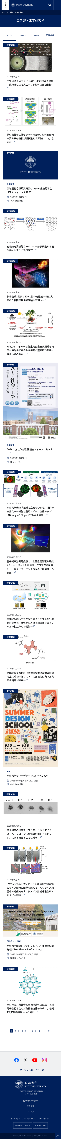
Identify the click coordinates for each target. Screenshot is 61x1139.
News (36, 35)
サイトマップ (15, 1118)
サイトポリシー (44, 1118)
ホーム (4, 12)
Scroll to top (58, 1136)
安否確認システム (22, 1125)
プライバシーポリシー (30, 1118)
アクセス (30, 1111)
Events (23, 35)
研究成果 (50, 35)
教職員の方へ (40, 1125)
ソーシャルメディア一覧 (32, 1069)
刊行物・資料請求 (30, 1100)
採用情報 (30, 1106)
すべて (10, 35)
